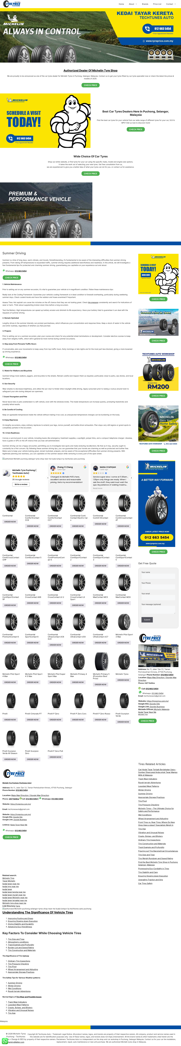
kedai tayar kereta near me (14, 892)
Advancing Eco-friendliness (20, 927)
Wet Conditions (14, 988)
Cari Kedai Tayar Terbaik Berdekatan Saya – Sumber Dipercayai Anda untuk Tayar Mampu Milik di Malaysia (157, 772)
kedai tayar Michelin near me (14, 897)
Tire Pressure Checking (18, 964)
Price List (157, 4)
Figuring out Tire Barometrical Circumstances (158, 851)
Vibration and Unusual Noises (21, 1010)
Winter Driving (14, 986)
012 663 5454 (20, 271)
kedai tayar (7, 889)
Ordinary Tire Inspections (19, 961)
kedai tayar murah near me (14, 895)
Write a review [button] (21, 484)
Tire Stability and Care (148, 872)
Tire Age (12, 1013)
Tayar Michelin (8, 881)
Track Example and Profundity (21, 945)
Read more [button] (55, 488)
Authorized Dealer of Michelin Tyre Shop (90, 70)
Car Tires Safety (145, 883)
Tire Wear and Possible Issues (28, 997)
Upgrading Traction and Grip (150, 879)
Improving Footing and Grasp (20, 918)
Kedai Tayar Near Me (18, 825)
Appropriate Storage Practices (21, 972)
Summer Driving (15, 983)
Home (121, 4)
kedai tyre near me (10, 886)
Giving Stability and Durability (21, 924)
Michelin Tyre (8, 878)
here (18, 906)
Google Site (17, 817)
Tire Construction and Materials (22, 950)
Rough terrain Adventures (19, 991)
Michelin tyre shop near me (14, 903)
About (131, 4)
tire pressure (93, 302)
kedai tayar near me (11, 884)
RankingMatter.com (16, 1042)
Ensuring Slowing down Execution (23, 921)
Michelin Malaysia (161, 709)
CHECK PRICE (90, 85)
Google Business (20, 820)
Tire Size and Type (16, 939)
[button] (131, 478)
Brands (145, 4)
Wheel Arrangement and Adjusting (23, 969)
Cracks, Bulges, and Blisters (20, 1007)
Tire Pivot (12, 966)
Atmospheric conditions (18, 942)
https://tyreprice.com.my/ (20, 804)
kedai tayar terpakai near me (14, 900)
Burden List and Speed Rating (21, 947)
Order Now (10, 522)
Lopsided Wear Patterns (18, 1005)
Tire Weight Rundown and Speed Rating (155, 858)
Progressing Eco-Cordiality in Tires (153, 868)
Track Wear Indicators (17, 1002)
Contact (169, 4)
